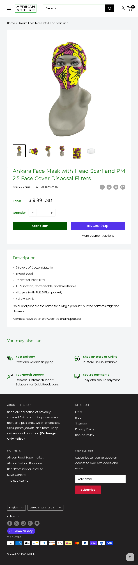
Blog (78, 418)
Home (11, 23)
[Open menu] (9, 8)
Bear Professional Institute (25, 469)
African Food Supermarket (25, 457)
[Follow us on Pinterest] (30, 523)
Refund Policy (84, 435)
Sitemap (81, 423)
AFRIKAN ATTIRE (21, 187)
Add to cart (40, 226)
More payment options (98, 236)
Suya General (16, 475)
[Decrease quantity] (32, 212)
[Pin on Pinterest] (109, 187)
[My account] (123, 8)
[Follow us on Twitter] (16, 523)
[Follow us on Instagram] (23, 523)
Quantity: (19, 213)
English (13, 507)
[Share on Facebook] (102, 187)
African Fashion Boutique (24, 463)
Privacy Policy (84, 429)
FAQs (78, 412)
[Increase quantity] (51, 212)
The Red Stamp (18, 481)
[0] (130, 8)
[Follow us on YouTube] (37, 523)
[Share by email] (122, 187)
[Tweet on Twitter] (115, 187)
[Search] (109, 8)
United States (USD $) (42, 507)
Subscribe (88, 490)
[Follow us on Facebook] (9, 523)
